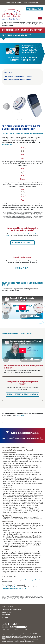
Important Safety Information (13, 2)
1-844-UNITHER (7, 588)
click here (20, 415)
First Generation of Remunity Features (18, 76)
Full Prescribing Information (30, 2)
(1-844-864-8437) (19, 588)
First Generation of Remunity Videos (17, 79)
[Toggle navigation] (40, 18)
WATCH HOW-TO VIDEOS (21, 242)
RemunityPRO (7, 144)
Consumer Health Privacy (11, 609)
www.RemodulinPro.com (11, 587)
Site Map (5, 617)
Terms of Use (6, 612)
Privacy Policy (7, 607)
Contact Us (6, 615)
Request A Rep (21, 267)
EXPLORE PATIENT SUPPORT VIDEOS (21, 394)
